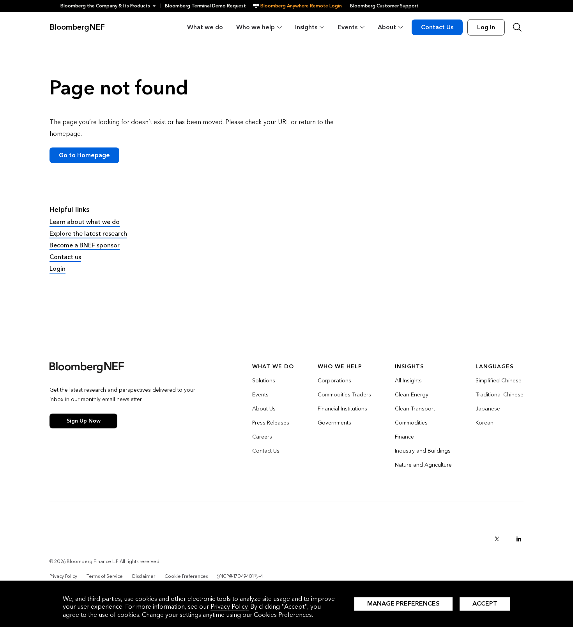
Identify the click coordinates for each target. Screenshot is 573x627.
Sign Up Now (84, 421)
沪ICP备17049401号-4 (240, 576)
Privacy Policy (63, 576)
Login (57, 269)
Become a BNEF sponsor (85, 245)
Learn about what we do (85, 222)
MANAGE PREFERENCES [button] (403, 603)
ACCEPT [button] (484, 603)
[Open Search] (517, 27)
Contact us (65, 257)
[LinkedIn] (518, 539)
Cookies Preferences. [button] (283, 615)
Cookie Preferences (186, 576)
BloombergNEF (77, 27)
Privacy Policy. (229, 606)
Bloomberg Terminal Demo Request (205, 6)
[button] (110, 6)
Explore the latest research (88, 233)
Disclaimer (143, 576)
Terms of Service (105, 576)
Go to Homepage (84, 155)
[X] (497, 539)
